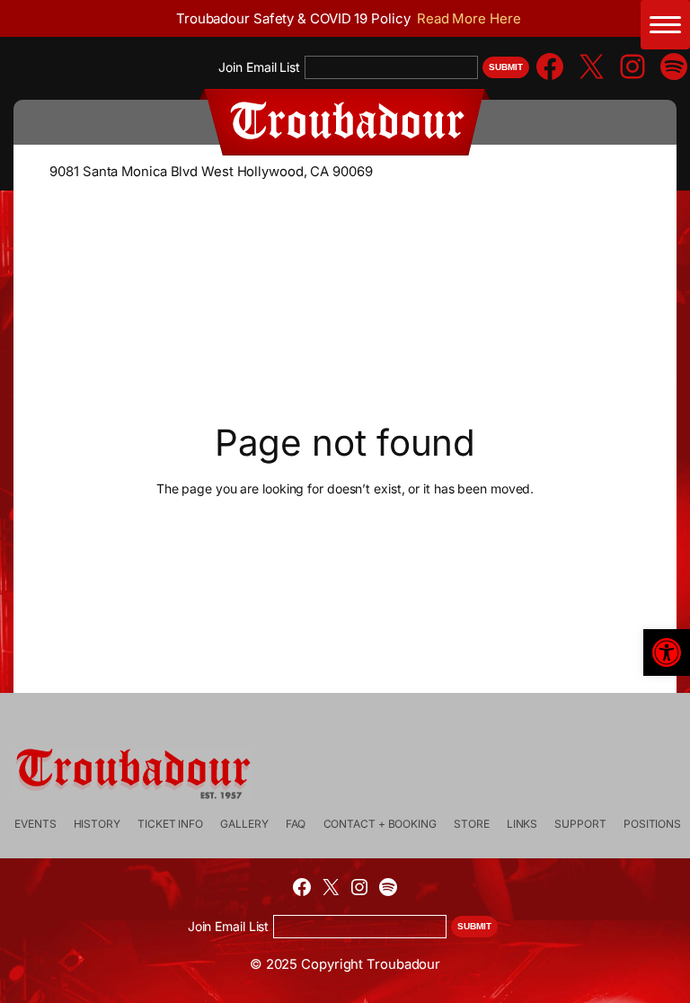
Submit (506, 67)
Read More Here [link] (469, 18)
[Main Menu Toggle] (665, 24)
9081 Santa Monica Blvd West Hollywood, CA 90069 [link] (210, 172)
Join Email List (259, 67)
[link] (666, 652)
